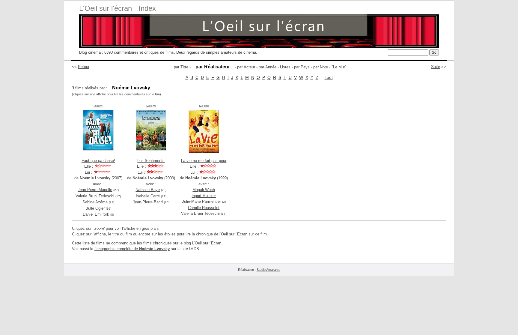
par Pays (302, 67)
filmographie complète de (132, 249)
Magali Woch (203, 189)
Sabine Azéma (95, 202)
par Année (267, 67)
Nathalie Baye (147, 189)
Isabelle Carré (148, 196)
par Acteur (246, 67)
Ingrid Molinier (204, 195)
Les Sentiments (151, 160)
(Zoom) (98, 105)
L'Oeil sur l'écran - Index (117, 8)
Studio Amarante (268, 269)
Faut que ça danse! (98, 160)
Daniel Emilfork (96, 214)
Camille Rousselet (203, 207)
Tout (329, 77)
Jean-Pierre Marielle (95, 189)
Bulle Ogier (95, 208)
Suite (435, 66)
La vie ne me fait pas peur (203, 160)
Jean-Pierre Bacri (148, 202)
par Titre (181, 67)
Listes (285, 67)
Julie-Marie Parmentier (201, 201)
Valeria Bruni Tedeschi (95, 196)
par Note (320, 67)
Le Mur (339, 67)
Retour (83, 66)
